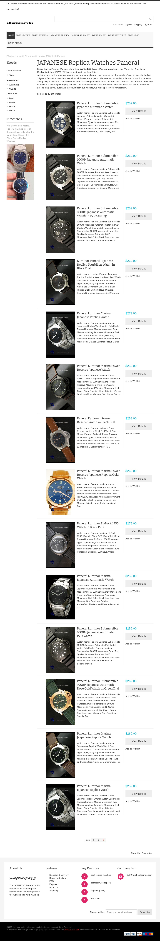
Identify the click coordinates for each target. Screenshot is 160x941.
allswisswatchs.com (48, 927)
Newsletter (97, 912)
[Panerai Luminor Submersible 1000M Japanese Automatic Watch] (56, 177)
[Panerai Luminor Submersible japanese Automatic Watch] (56, 124)
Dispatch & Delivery (59, 875)
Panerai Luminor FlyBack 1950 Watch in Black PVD (98, 525)
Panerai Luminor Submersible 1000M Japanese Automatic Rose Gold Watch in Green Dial (98, 684)
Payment (128, 25)
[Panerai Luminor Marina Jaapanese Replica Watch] (56, 755)
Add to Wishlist (132, 118)
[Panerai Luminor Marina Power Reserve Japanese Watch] (56, 387)
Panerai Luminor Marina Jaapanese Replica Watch (94, 735)
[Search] (150, 19)
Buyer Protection (57, 878)
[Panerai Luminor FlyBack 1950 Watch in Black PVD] (56, 545)
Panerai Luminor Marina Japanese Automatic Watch (95, 577)
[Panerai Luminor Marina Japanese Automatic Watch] (56, 597)
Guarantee (147, 853)
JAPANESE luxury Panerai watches (98, 69)
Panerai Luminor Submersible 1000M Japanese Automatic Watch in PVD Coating (97, 212)
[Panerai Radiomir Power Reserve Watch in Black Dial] (56, 440)
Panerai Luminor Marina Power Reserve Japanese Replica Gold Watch (98, 474)
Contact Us (118, 25)
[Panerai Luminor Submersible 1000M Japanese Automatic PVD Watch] (56, 650)
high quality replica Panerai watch (47, 930)
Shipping (138, 25)
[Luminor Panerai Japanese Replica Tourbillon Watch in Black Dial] (56, 282)
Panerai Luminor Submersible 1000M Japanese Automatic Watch (97, 159)
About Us (135, 853)
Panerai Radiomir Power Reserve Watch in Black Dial (96, 420)
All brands (30, 56)
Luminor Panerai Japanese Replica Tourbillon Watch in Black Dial (96, 264)
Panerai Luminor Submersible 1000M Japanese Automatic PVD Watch (97, 632)
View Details (139, 111)
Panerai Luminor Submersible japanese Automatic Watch (97, 105)
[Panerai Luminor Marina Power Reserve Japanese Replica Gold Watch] (56, 492)
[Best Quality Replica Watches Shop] (20, 16)
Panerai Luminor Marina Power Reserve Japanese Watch (98, 367)
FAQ (51, 881)
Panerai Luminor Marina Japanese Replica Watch (94, 315)
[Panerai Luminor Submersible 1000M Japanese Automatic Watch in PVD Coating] (56, 229)
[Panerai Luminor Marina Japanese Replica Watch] (56, 335)
